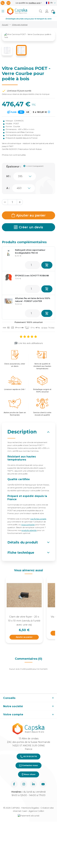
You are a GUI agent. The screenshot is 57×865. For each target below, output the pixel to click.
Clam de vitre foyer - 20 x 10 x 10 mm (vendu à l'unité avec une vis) (24, 620)
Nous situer (29, 774)
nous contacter (28, 524)
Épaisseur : (13, 166)
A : (8, 188)
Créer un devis (31, 227)
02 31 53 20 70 (30, 756)
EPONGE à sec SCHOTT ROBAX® (32, 275)
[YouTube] (43, 784)
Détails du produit (22, 542)
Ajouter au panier (31, 215)
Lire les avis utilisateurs (30, 343)
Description (22, 432)
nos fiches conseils (38, 519)
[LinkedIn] (33, 784)
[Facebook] (14, 784)
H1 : (8, 176)
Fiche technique (20, 552)
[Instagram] (23, 784)
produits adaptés (29, 530)
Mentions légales (30, 807)
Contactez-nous (30, 765)
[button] (3, 11)
